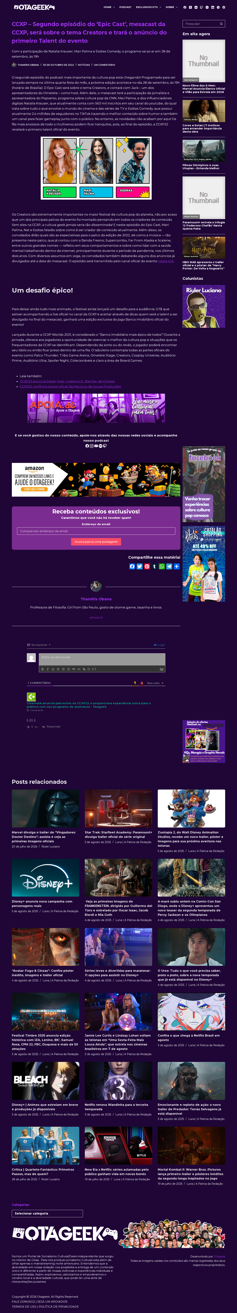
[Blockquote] (73, 669)
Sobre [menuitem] (170, 7)
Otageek (219, 1256)
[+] (94, 669)
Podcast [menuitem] (125, 7)
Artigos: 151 (96, 617)
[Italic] (47, 669)
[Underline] (53, 669)
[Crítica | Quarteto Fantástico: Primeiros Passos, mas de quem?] (45, 1146)
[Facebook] (184, 7)
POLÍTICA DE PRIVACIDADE (59, 1306)
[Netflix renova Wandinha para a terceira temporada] (118, 1081)
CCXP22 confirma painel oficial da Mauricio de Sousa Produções (70, 386)
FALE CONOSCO (23, 1301)
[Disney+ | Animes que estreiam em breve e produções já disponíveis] (45, 1081)
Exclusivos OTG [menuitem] (147, 7)
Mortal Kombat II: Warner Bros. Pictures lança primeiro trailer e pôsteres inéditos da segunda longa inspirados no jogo (190, 1174)
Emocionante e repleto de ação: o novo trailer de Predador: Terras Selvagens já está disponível (189, 1109)
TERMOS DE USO (24, 1306)
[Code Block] (78, 669)
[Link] (84, 669)
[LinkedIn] (212, 7)
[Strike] (58, 669)
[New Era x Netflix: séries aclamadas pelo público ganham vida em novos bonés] (118, 1146)
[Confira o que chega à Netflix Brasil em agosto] (191, 1012)
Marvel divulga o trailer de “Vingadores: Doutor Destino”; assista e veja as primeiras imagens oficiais (44, 837)
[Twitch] (201, 7)
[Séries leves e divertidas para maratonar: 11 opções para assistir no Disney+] (118, 947)
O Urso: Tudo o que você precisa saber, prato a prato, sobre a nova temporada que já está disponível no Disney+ (189, 975)
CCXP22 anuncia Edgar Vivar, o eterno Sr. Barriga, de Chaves (67, 381)
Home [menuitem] (107, 7)
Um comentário (104, 65)
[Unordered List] (68, 669)
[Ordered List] (63, 669)
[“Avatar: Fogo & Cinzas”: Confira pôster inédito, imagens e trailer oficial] (45, 947)
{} (89, 669)
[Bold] (42, 669)
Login (161, 645)
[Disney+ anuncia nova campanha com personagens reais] (45, 878)
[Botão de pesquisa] (221, 23)
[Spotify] (218, 7)
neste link (166, 261)
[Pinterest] (223, 7)
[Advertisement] (204, 387)
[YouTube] (196, 7)
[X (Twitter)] (190, 7)
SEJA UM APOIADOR (52, 1301)
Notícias (84, 65)
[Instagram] (207, 7)
